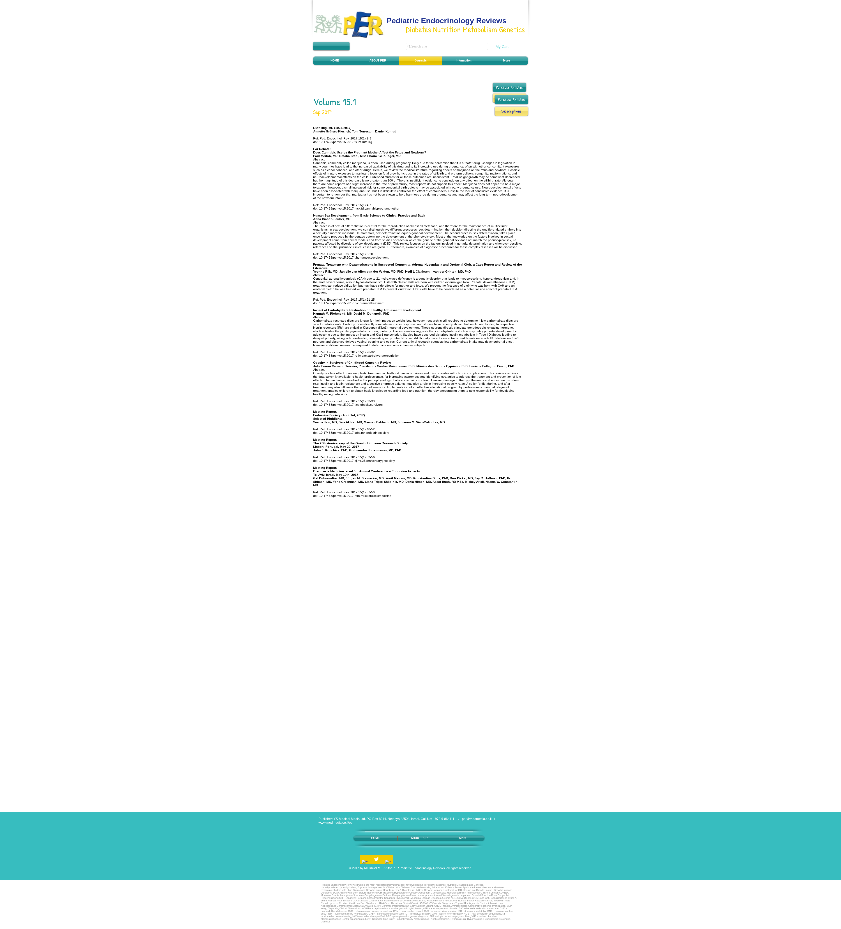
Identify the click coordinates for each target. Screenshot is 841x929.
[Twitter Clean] (376, 859)
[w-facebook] (364, 863)
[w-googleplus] (388, 863)
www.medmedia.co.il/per (335, 822)
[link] (506, 46)
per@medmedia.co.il (476, 819)
